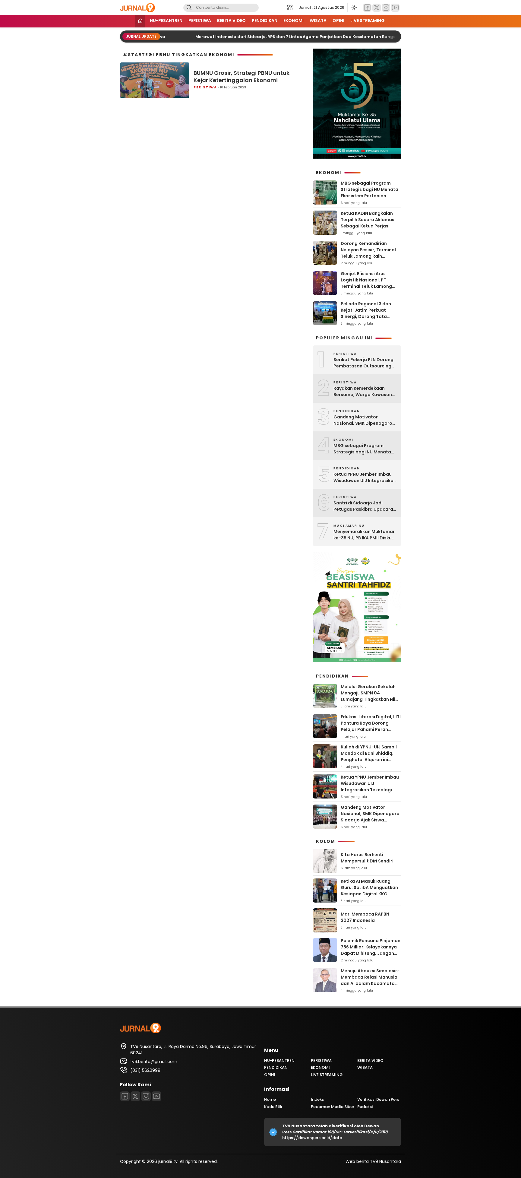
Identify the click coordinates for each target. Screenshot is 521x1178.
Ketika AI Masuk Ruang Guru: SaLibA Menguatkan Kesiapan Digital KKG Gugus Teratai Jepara (369, 890)
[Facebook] (367, 8)
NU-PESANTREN (166, 20)
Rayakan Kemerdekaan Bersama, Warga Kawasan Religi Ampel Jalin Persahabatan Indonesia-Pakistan (362, 391)
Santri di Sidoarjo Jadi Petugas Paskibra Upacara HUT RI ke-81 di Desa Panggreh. (363, 506)
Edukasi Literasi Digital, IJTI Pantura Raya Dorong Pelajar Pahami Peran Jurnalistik (371, 726)
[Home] (140, 21)
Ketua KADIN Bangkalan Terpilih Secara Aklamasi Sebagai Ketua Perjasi (368, 219)
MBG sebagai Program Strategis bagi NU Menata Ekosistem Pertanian (369, 189)
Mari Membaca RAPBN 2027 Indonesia (365, 917)
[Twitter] (376, 8)
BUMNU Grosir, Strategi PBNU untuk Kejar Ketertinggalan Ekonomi (241, 76)
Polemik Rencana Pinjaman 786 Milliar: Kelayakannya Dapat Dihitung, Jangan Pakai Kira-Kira (370, 950)
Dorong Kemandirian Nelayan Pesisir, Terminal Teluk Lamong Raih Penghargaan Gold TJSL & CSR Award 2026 (369, 256)
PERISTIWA (199, 20)
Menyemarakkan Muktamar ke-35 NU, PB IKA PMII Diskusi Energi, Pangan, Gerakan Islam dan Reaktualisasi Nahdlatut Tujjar (364, 535)
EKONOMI (293, 20)
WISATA (318, 20)
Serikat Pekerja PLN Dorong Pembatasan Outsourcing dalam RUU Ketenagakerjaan (363, 363)
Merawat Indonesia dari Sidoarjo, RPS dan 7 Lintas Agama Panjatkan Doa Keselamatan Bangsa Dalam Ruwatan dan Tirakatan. (318, 37)
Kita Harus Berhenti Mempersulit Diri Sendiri (367, 858)
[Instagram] (386, 8)
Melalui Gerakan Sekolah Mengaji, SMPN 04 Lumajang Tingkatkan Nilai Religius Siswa (370, 696)
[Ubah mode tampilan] (354, 7)
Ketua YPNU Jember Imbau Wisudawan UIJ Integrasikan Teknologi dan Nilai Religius (364, 477)
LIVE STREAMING (367, 20)
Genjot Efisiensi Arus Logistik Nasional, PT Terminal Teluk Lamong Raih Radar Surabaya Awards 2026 (366, 286)
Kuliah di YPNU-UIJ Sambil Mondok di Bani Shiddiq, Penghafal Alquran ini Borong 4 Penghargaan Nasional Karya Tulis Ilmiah (370, 759)
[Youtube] (395, 8)
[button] (291, 7)
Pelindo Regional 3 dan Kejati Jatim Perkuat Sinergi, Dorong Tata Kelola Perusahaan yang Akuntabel (367, 316)
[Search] (189, 7)
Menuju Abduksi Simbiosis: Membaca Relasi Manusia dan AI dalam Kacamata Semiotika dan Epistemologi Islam (370, 983)
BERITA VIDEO (231, 20)
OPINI (338, 20)
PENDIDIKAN (264, 20)
